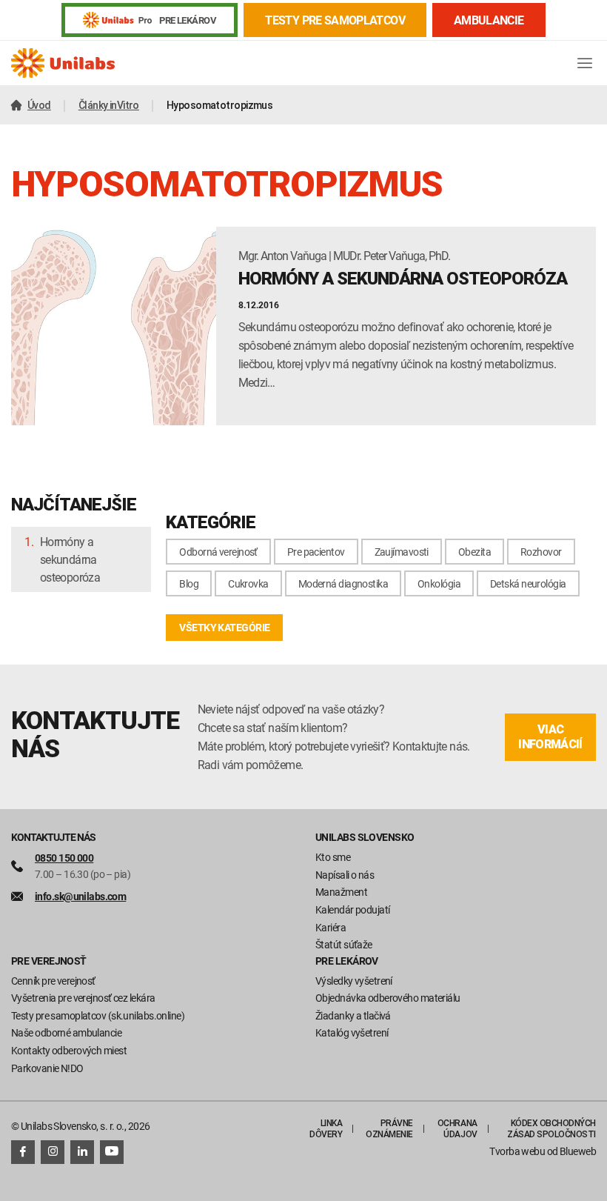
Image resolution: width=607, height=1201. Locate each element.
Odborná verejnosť (218, 552)
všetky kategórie (224, 627)
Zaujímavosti (402, 552)
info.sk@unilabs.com (80, 896)
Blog (188, 583)
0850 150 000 (64, 858)
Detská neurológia (528, 583)
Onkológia (438, 583)
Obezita (474, 552)
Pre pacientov (316, 552)
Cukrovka (248, 583)
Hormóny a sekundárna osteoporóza (70, 559)
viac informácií (550, 736)
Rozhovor (541, 552)
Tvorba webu (517, 1151)
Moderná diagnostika (343, 583)
